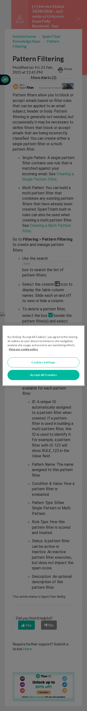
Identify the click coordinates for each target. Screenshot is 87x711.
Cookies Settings (43, 362)
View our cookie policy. (23, 349)
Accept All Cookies (43, 374)
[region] (43, 355)
